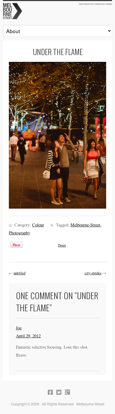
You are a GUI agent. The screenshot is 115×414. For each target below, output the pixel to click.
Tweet (62, 245)
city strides (93, 273)
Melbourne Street (57, 10)
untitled (19, 273)
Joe (19, 328)
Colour (38, 225)
